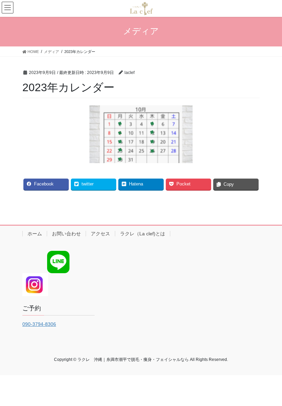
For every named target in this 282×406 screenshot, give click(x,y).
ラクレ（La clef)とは (142, 233)
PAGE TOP (269, 388)
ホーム (35, 233)
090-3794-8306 (39, 324)
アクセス (100, 233)
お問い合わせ (66, 233)
